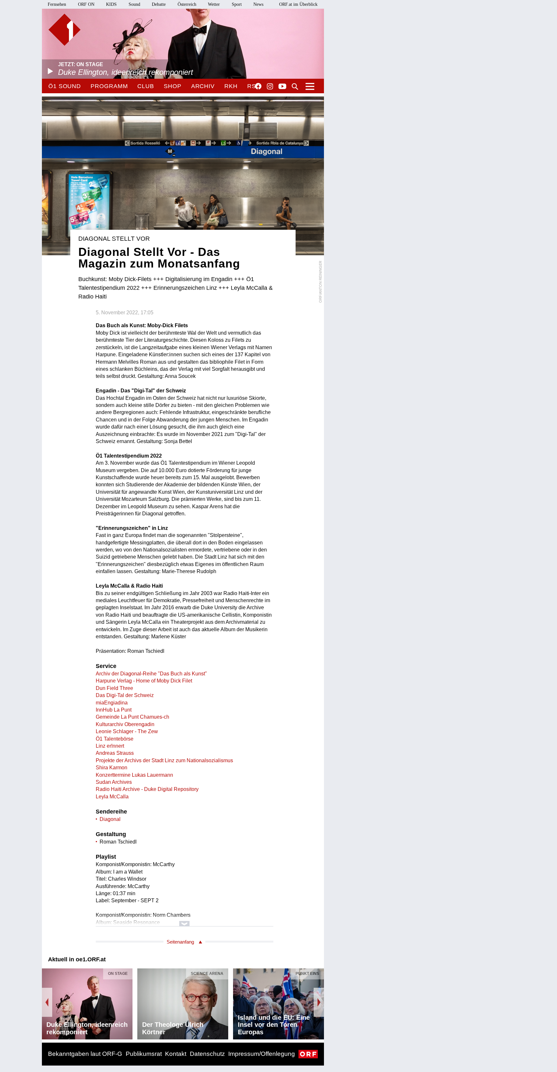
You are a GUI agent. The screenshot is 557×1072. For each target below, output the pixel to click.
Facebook (258, 86)
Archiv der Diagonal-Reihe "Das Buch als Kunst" (151, 673)
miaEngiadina (112, 702)
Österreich (187, 4)
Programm (109, 86)
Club (145, 86)
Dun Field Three (114, 688)
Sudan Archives (114, 782)
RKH (231, 86)
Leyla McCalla (112, 796)
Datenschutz (207, 1053)
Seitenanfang (180, 942)
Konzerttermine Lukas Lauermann (134, 775)
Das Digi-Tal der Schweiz (125, 695)
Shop (172, 86)
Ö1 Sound (64, 86)
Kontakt (175, 1053)
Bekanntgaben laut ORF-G (85, 1053)
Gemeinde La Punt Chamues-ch (132, 717)
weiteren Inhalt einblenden (184, 920)
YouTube (282, 87)
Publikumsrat (144, 1053)
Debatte (159, 4)
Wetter (214, 4)
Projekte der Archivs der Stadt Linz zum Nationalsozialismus (164, 760)
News (258, 4)
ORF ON (86, 4)
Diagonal (110, 819)
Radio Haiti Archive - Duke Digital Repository (147, 789)
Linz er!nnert (110, 746)
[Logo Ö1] (64, 30)
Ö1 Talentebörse (114, 739)
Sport (237, 4)
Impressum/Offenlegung (261, 1053)
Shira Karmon (111, 767)
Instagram (270, 86)
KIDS (111, 4)
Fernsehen (57, 4)
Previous (47, 1002)
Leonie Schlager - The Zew (127, 731)
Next (319, 1002)
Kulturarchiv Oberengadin (125, 724)
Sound (134, 4)
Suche (295, 86)
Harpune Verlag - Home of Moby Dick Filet (144, 680)
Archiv (203, 86)
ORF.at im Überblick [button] (298, 4)
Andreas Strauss (115, 753)
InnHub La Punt (114, 710)
